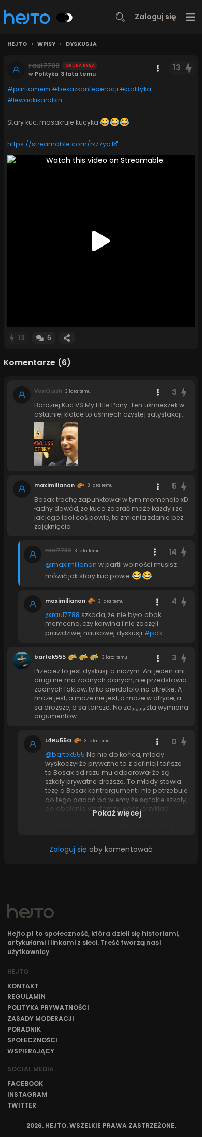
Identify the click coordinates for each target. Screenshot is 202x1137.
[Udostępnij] (67, 338)
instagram (27, 1094)
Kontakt (22, 985)
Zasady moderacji (40, 1018)
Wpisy (46, 44)
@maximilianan (71, 564)
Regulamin (26, 996)
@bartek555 (65, 754)
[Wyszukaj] (120, 17)
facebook (25, 1083)
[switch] (64, 17)
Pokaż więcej (117, 813)
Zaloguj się (155, 16)
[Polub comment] (184, 392)
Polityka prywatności (48, 1007)
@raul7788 (62, 614)
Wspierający (30, 1051)
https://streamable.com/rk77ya (59, 144)
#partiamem (28, 89)
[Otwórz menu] (191, 17)
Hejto (17, 44)
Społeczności (32, 1040)
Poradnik (24, 1029)
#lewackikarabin (34, 100)
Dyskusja (81, 44)
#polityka (135, 89)
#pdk (153, 632)
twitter (21, 1105)
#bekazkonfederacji (85, 89)
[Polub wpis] (189, 68)
